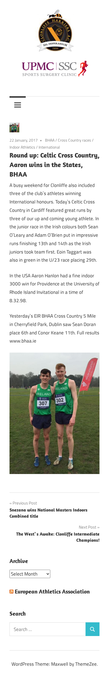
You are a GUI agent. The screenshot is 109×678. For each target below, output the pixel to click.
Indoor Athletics (22, 147)
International (49, 147)
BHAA (49, 140)
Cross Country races (74, 140)
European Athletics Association (52, 591)
